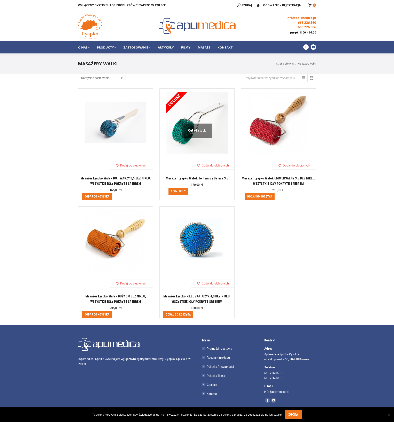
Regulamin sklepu (218, 357)
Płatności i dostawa (219, 348)
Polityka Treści (216, 375)
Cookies (212, 384)
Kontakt (212, 393)
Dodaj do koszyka (97, 196)
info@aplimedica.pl (301, 18)
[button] (131, 165)
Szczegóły (178, 191)
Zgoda (293, 414)
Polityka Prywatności (220, 366)
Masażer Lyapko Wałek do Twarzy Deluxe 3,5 (197, 178)
